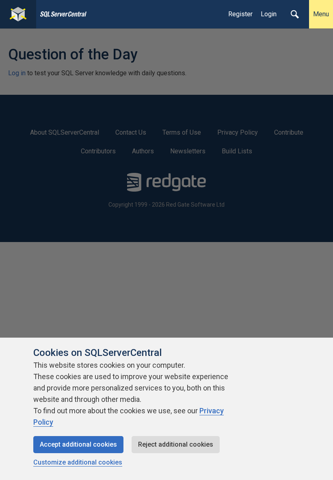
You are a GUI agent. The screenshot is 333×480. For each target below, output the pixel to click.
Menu (321, 14)
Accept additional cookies (78, 444)
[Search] (295, 14)
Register (240, 14)
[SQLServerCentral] (18, 14)
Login (269, 14)
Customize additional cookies (77, 462)
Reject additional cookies (175, 444)
